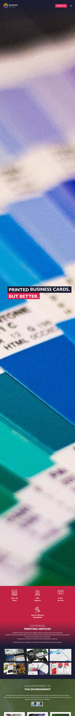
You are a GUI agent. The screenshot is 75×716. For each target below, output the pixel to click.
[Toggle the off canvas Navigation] (71, 5)
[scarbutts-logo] (10, 5)
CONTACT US (61, 6)
